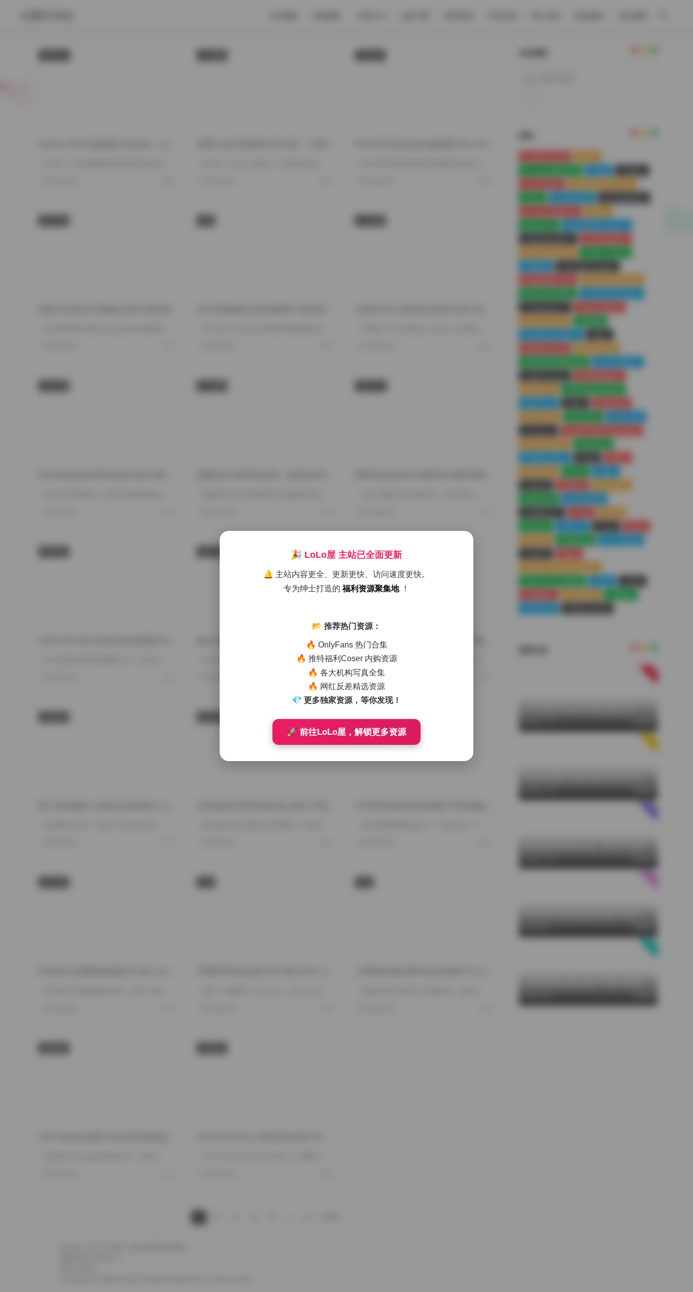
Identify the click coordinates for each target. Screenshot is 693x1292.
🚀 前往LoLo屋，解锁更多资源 (346, 732)
